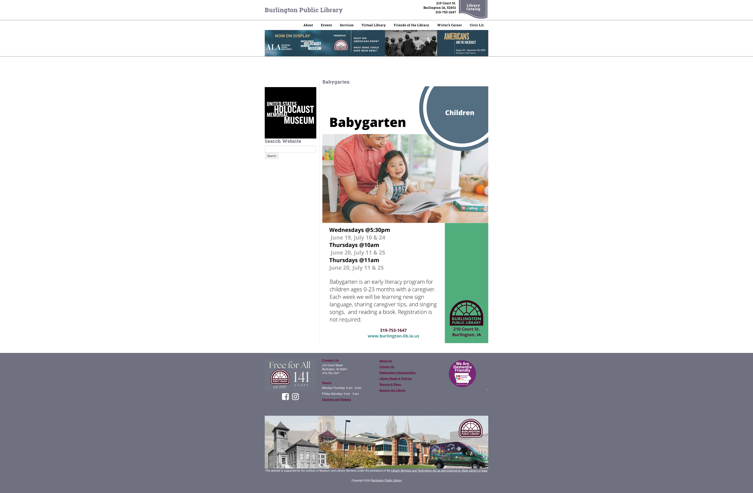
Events (326, 25)
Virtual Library (373, 25)
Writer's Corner (449, 25)
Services (347, 25)
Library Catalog (473, 7)
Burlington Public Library (304, 9)
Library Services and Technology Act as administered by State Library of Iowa (439, 470)
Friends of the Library (411, 25)
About (308, 25)
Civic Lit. (477, 25)
